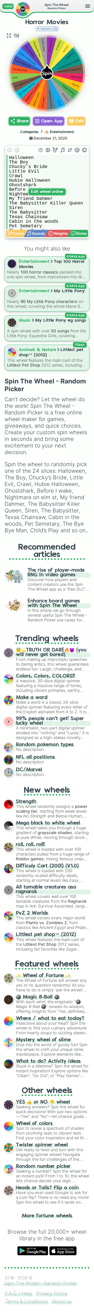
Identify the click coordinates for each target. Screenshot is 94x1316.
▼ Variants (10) (47, 29)
